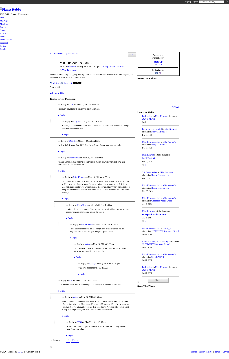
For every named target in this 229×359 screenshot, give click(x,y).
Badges (194, 352)
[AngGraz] (166, 92)
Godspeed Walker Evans (161, 201)
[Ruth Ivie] (153, 92)
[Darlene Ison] (153, 85)
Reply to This (57, 93)
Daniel (72, 141)
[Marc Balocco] (166, 85)
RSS (51, 347)
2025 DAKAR (157, 257)
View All (175, 107)
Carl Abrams (147, 241)
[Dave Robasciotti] (140, 92)
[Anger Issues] (153, 100)
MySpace (57, 83)
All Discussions (56, 53)
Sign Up (188, 2)
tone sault (72, 66)
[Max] (173, 92)
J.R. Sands (146, 172)
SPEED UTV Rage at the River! (165, 231)
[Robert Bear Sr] (173, 100)
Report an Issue (205, 352)
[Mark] (160, 100)
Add (133, 54)
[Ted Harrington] (140, 100)
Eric (71, 280)
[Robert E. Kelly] (166, 100)
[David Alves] (147, 92)
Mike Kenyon (79, 177)
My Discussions (71, 53)
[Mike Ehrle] (160, 85)
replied (150, 116)
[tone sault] (53, 68)
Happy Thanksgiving (160, 175)
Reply (61, 115)
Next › (75, 340)
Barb (144, 116)
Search (226, 2)
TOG (71, 104)
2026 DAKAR (148, 119)
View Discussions (69, 70)
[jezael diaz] (147, 85)
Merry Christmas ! (159, 132)
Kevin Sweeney (149, 129)
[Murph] (147, 100)
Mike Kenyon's (161, 116)
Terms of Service (222, 352)
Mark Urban (74, 158)
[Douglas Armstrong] (140, 85)
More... (158, 280)
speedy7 (92, 263)
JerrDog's (167, 228)
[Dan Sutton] (173, 85)
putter (87, 244)
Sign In (195, 2)
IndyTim (76, 121)
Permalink (59, 105)
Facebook (68, 83)
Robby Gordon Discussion (114, 66)
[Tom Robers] (160, 92)
